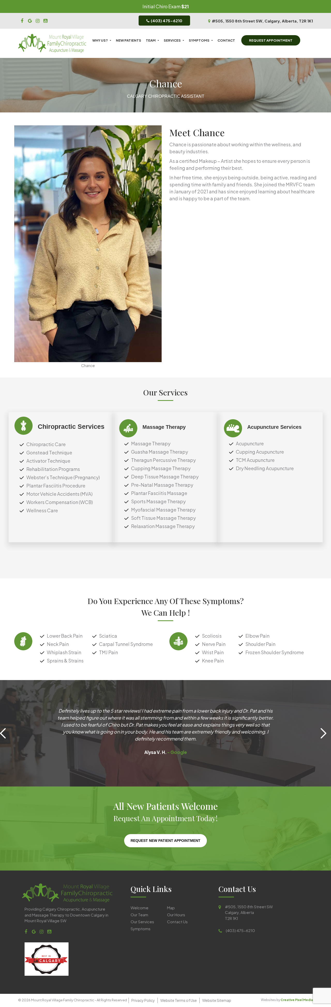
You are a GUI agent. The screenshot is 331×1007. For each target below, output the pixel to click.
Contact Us (177, 921)
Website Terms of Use (178, 1000)
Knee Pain (213, 660)
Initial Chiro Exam (161, 6)
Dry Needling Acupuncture (265, 468)
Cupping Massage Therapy (161, 468)
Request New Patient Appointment (165, 840)
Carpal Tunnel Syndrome (126, 644)
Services (172, 40)
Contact (226, 40)
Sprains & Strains (65, 660)
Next (326, 733)
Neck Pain (58, 644)
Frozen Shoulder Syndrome (274, 652)
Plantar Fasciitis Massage (159, 493)
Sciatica (108, 636)
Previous (5, 733)
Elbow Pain (257, 636)
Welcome (139, 907)
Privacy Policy (143, 1000)
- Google (177, 752)
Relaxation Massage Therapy (163, 526)
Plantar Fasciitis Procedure (55, 486)
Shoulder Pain (260, 644)
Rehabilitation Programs (53, 469)
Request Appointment (270, 40)
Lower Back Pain (64, 636)
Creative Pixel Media (297, 1000)
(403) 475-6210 (166, 20)
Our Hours (176, 914)
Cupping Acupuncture (260, 452)
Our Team (139, 914)
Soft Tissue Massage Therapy (163, 518)
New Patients (128, 40)
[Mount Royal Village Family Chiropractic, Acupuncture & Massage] (22, 20)
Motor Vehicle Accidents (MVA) (59, 494)
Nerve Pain (213, 644)
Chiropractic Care (46, 444)
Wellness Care (42, 510)
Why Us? (100, 40)
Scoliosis (212, 636)
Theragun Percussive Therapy (163, 460)
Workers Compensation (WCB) (59, 502)
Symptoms (199, 40)
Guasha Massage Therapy (159, 452)
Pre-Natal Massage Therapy (162, 485)
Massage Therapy (150, 443)
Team (151, 40)
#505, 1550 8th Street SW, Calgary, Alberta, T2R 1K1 (262, 20)
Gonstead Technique (49, 452)
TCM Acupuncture (255, 460)
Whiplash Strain (64, 652)
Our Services (142, 921)
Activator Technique (48, 461)
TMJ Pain (108, 652)
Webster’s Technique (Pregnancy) (63, 477)
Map (171, 907)
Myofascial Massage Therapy (163, 510)
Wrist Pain (213, 652)
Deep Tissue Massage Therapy (165, 476)
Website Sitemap (216, 1000)
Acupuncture (250, 443)
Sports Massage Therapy (158, 501)
